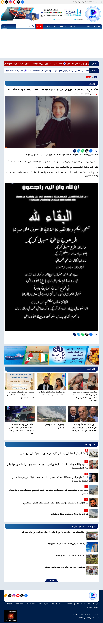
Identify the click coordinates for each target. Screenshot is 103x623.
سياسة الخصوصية (84, 614)
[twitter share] (87, 151)
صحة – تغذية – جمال (21, 603)
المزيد (51, 580)
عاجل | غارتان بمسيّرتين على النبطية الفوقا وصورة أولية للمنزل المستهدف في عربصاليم (47, 64)
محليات (62, 26)
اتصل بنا (74, 614)
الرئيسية (97, 26)
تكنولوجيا (10, 603)
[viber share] (78, 151)
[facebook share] (91, 151)
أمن (55, 26)
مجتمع (72, 26)
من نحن (95, 614)
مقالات (89, 607)
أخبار (88, 26)
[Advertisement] (51, 44)
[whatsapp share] (82, 151)
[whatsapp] (74, 151)
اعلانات (81, 26)
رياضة (96, 607)
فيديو (47, 26)
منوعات (32, 603)
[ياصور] (93, 11)
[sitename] (93, 596)
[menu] (4, 26)
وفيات (39, 26)
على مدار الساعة (43, 603)
